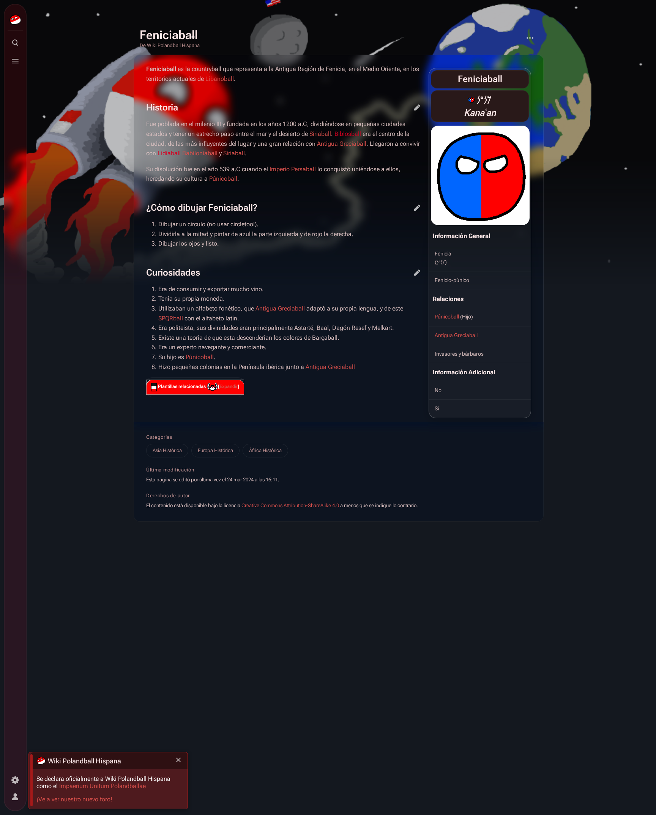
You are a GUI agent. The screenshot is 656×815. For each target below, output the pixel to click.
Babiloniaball (200, 153)
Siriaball (320, 133)
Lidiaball (169, 153)
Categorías (159, 437)
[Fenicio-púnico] (471, 99)
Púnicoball (447, 317)
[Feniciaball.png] (480, 175)
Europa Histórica (215, 450)
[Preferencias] (15, 780)
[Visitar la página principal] (15, 19)
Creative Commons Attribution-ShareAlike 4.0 (290, 505)
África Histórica (265, 450)
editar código (417, 107)
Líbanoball (219, 78)
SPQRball (170, 318)
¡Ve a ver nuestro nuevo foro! (74, 799)
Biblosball (347, 133)
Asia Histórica (167, 450)
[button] (228, 386)
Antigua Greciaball (456, 335)
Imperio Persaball (293, 169)
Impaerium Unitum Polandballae (102, 786)
